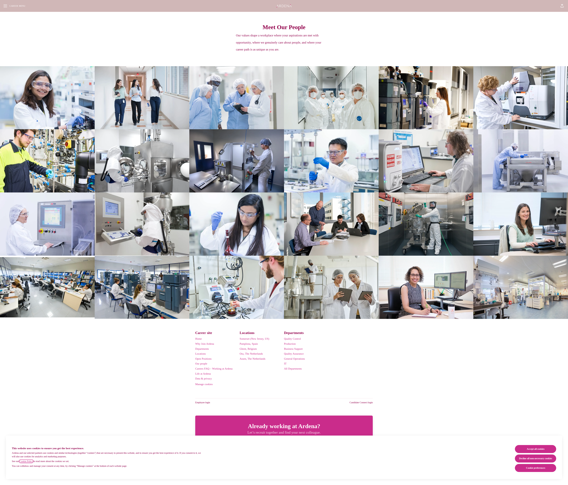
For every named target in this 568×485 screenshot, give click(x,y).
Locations (200, 353)
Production (290, 343)
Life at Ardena (203, 373)
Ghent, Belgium (248, 348)
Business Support (293, 348)
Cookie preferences (535, 468)
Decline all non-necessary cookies (535, 458)
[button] (562, 6)
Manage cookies (204, 384)
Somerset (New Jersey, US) (254, 338)
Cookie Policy (26, 461)
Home (198, 338)
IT (285, 363)
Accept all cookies (535, 449)
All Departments (293, 368)
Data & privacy (203, 378)
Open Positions (203, 358)
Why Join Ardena (204, 343)
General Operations (294, 358)
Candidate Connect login (361, 402)
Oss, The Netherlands (251, 353)
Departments (202, 348)
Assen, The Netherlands (252, 358)
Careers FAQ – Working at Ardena (214, 368)
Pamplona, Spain (249, 343)
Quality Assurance (294, 353)
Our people (201, 363)
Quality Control (292, 338)
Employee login (202, 402)
